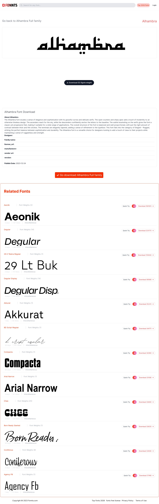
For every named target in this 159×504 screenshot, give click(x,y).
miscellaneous (30, 223)
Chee (6, 401)
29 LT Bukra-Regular (12, 254)
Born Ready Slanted (12, 425)
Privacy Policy (127, 500)
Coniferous (8, 450)
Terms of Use (141, 500)
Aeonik (7, 205)
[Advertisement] (79, 69)
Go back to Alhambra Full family (21, 20)
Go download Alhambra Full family (80, 175)
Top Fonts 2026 (98, 500)
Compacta (8, 352)
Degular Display (10, 278)
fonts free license (113, 500)
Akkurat (7, 303)
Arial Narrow (9, 376)
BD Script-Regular (11, 327)
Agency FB (8, 474)
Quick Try (126, 206)
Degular (7, 229)
